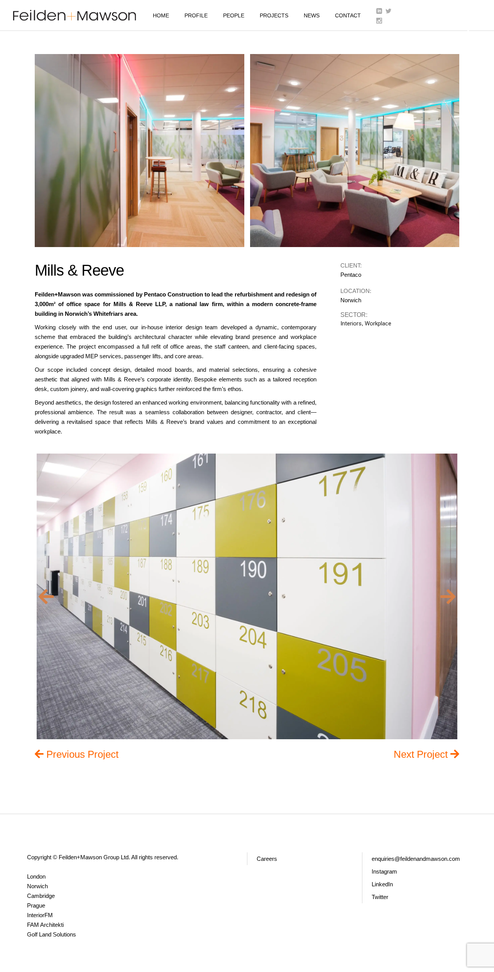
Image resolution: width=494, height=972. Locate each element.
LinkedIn (382, 884)
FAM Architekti (45, 924)
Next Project (422, 754)
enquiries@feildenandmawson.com (416, 858)
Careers (267, 858)
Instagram (384, 871)
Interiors (351, 323)
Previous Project (82, 754)
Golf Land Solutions (51, 934)
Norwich (37, 886)
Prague (36, 905)
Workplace (378, 323)
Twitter (380, 897)
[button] (46, 596)
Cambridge (41, 895)
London (36, 876)
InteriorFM (40, 915)
